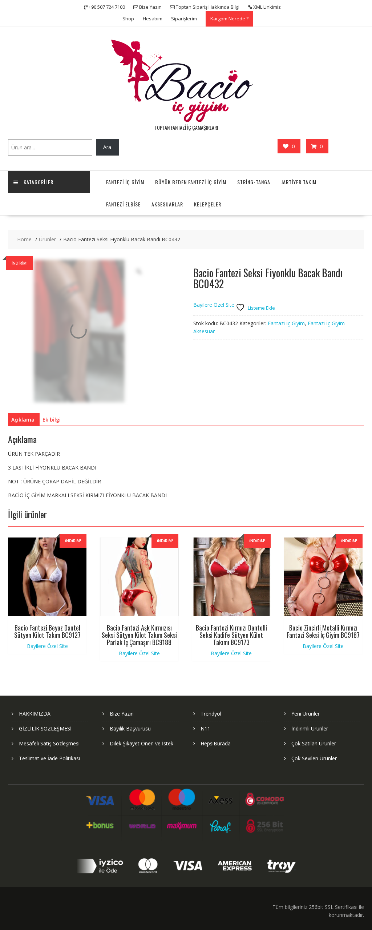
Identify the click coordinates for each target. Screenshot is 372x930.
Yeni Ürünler (305, 713)
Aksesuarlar (167, 204)
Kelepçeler (207, 204)
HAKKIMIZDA (34, 713)
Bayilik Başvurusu (130, 728)
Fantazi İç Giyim (286, 323)
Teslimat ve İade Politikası (49, 758)
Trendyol (211, 713)
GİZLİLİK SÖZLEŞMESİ (45, 728)
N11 (205, 728)
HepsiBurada (216, 743)
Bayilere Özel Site (213, 305)
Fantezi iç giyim (125, 182)
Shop (128, 18)
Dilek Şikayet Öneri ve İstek (141, 743)
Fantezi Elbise (123, 204)
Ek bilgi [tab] (52, 419)
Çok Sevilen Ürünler (314, 758)
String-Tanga (253, 182)
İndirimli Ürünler (309, 728)
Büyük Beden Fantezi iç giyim (190, 182)
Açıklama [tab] (23, 419)
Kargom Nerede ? (229, 18)
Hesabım (152, 18)
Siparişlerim (184, 18)
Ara (107, 147)
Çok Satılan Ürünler (313, 743)
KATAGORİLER (38, 182)
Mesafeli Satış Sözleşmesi (49, 743)
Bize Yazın (122, 713)
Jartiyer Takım (298, 182)
